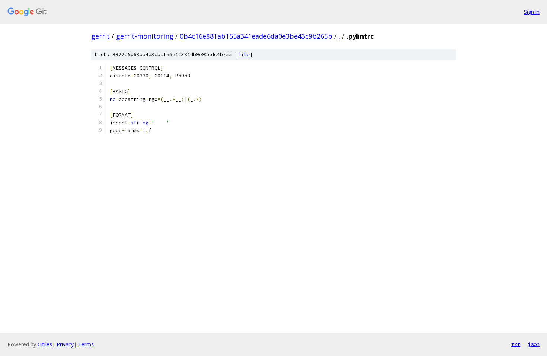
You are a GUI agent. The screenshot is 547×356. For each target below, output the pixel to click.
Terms (86, 344)
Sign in (532, 11)
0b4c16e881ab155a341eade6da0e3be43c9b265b (256, 36)
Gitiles (45, 344)
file (244, 54)
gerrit (100, 36)
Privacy (65, 344)
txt (515, 344)
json (534, 344)
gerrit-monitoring (144, 36)
